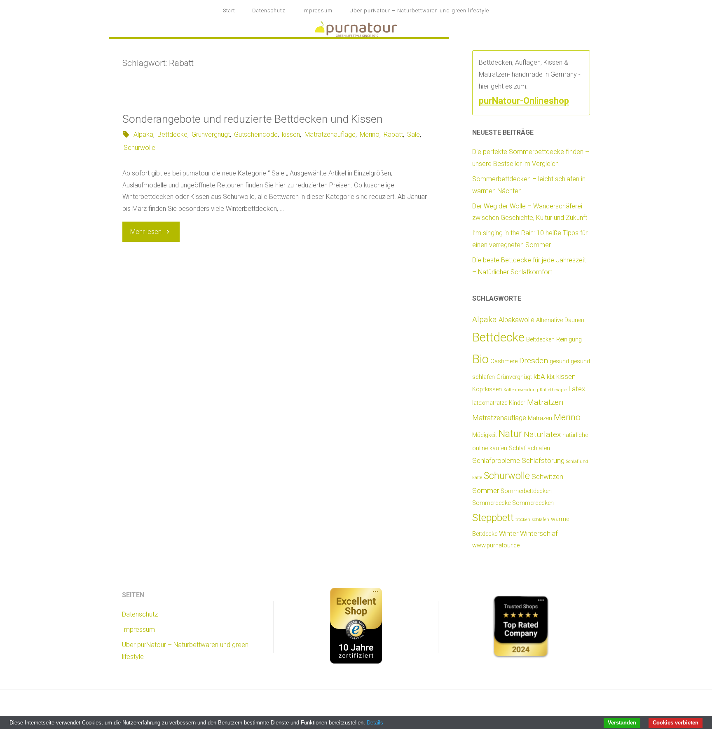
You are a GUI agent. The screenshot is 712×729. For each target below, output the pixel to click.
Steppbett (493, 517)
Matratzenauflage (329, 134)
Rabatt (393, 134)
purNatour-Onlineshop (524, 101)
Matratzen (545, 402)
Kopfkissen (487, 389)
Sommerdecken (533, 503)
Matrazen (540, 418)
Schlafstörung (543, 460)
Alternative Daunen (560, 320)
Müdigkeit (484, 435)
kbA (539, 376)
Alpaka (143, 134)
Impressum (317, 10)
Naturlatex (542, 434)
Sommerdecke (491, 503)
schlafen (538, 448)
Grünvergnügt (211, 134)
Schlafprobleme (496, 460)
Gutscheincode (256, 134)
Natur (510, 433)
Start (229, 10)
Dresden (533, 360)
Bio (480, 359)
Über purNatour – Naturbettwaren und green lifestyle (419, 10)
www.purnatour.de (496, 545)
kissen (291, 134)
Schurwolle (139, 148)
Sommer (485, 490)
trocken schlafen (532, 519)
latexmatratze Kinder (498, 403)
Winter (508, 533)
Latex (576, 389)
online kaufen (489, 448)
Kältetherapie (553, 390)
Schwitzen (547, 476)
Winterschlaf (539, 533)
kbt (551, 377)
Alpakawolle (516, 319)
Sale (413, 134)
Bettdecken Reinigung (554, 339)
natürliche (575, 435)
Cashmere (504, 361)
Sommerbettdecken (526, 491)
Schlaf (517, 448)
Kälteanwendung (521, 390)
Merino (369, 134)
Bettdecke (172, 134)
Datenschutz (269, 10)
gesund (559, 361)
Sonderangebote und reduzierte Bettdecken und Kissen (252, 119)
